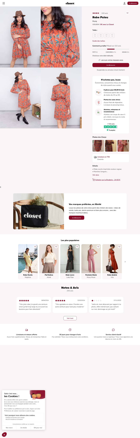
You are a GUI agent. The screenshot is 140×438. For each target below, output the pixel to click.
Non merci (9, 428)
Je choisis (23, 428)
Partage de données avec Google (15, 417)
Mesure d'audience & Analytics (14, 419)
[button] (4, 434)
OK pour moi (38, 428)
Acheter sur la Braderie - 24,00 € (107, 180)
